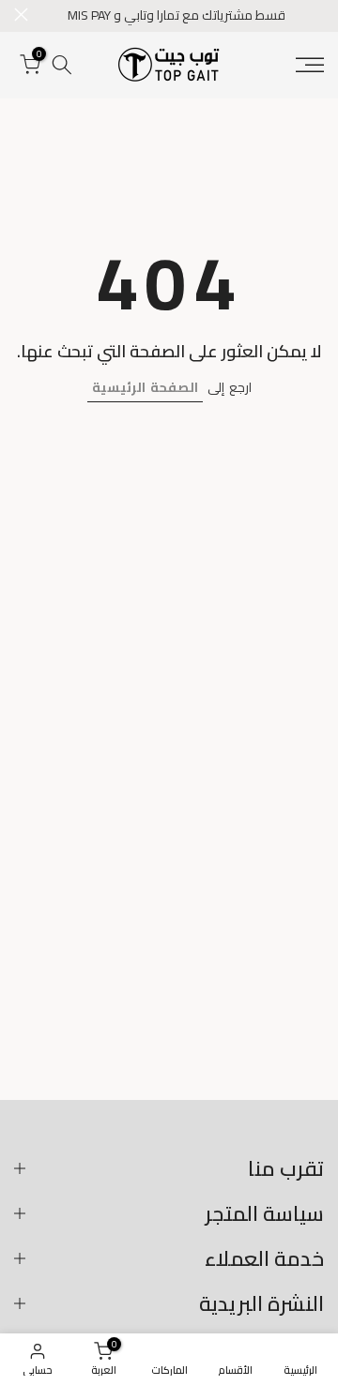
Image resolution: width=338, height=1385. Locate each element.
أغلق (21, 15)
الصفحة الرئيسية (145, 387)
